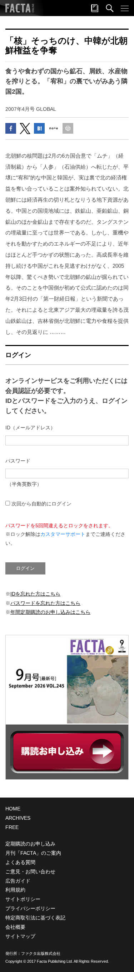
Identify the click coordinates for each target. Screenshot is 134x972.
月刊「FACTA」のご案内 (33, 853)
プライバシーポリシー (30, 908)
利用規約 (15, 890)
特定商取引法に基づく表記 (35, 918)
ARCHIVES (17, 818)
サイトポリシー (22, 899)
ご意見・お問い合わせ (30, 871)
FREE (12, 827)
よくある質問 (20, 862)
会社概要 (15, 927)
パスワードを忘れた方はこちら (45, 603)
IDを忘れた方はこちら (35, 594)
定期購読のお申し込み (30, 844)
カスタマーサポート (62, 534)
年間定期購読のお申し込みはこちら (50, 612)
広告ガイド (17, 881)
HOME (12, 808)
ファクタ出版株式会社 (40, 953)
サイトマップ (20, 936)
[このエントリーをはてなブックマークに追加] (39, 128)
